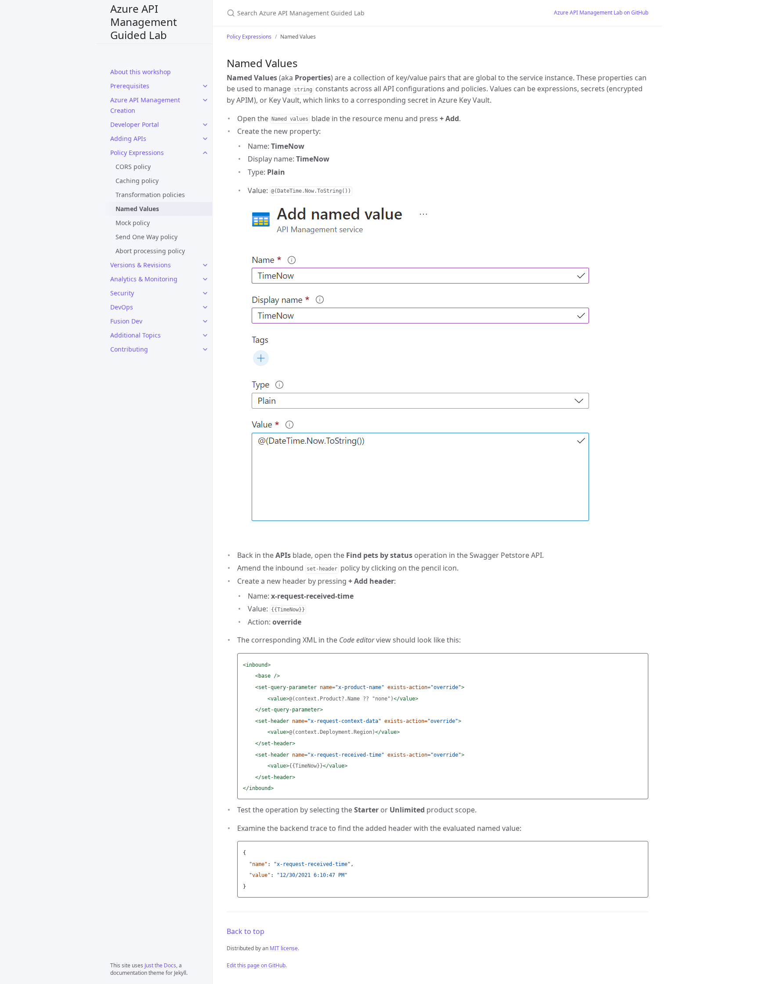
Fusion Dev (126, 321)
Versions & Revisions (140, 265)
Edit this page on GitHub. (257, 965)
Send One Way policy (146, 237)
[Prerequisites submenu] (205, 86)
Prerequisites (129, 86)
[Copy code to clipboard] (640, 662)
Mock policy (133, 223)
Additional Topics (135, 335)
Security (122, 293)
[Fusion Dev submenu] (205, 321)
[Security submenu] (205, 293)
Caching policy (137, 180)
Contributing (129, 349)
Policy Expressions (137, 152)
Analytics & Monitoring (143, 279)
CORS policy (133, 166)
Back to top (245, 931)
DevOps (121, 307)
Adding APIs (128, 138)
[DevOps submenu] (205, 307)
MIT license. (284, 948)
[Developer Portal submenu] (205, 125)
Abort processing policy (150, 251)
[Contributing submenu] (205, 349)
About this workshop (140, 72)
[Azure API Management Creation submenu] (205, 100)
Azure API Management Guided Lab (143, 21)
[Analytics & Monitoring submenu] (205, 279)
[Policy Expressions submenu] (205, 153)
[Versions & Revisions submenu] (205, 265)
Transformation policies (150, 194)
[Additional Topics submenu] (205, 335)
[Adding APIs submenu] (205, 139)
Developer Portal (134, 124)
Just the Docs (160, 965)
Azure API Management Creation (145, 105)
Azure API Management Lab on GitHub (601, 12)
